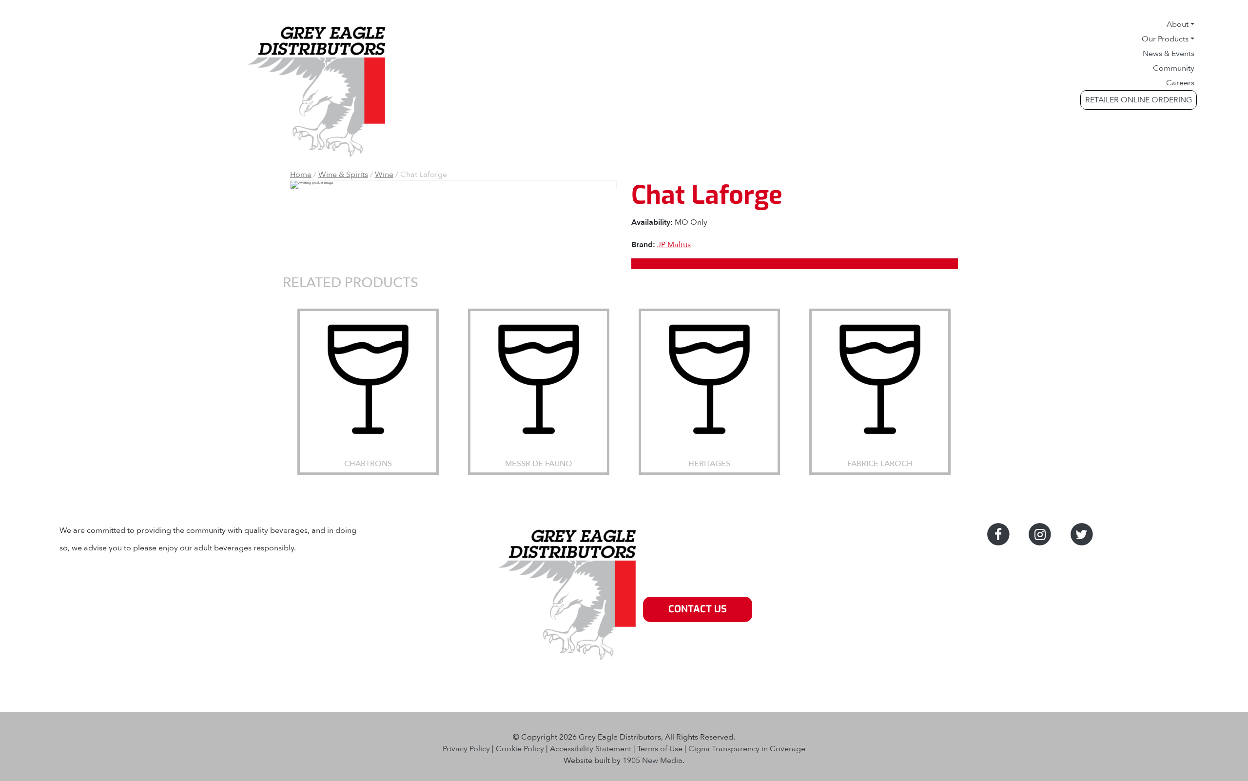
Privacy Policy (466, 748)
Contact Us (697, 609)
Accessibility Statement (590, 748)
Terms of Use (659, 748)
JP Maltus (674, 244)
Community (1173, 68)
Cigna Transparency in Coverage (746, 748)
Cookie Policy (520, 748)
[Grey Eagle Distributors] (569, 609)
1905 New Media (652, 760)
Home (301, 174)
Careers (1180, 83)
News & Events (1168, 53)
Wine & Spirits (343, 174)
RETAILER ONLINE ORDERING (1138, 100)
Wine (384, 174)
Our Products (1165, 39)
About (1178, 24)
